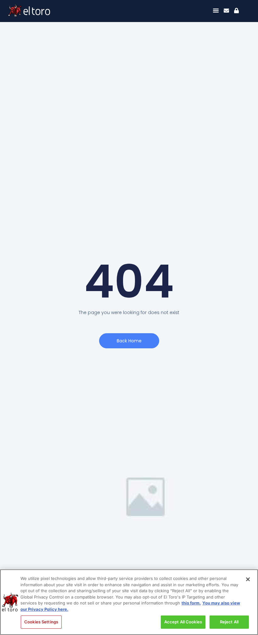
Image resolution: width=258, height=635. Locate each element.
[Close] (248, 579)
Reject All (229, 621)
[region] (129, 602)
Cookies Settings (41, 621)
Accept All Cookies (183, 621)
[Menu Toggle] (216, 10)
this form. (191, 602)
